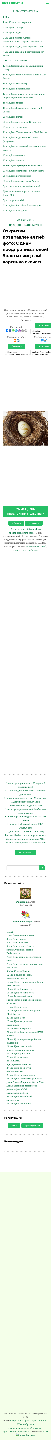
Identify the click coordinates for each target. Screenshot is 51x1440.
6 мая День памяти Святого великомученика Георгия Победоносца (21, 950)
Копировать (16, 346)
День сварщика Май (13, 200)
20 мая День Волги (13, 116)
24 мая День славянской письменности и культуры (20, 1048)
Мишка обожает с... (20, 1431)
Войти (14, 1125)
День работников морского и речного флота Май (22, 1087)
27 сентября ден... (27, 1424)
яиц (36, 550)
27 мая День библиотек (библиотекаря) (23, 170)
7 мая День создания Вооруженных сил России (25, 966)
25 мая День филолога (14, 155)
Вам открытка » (25, 11)
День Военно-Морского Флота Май (21, 186)
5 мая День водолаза (13, 32)
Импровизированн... (18, 1428)
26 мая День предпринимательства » (25, 511)
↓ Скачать (16, 523)
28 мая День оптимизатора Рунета (21, 181)
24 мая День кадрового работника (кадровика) (24, 1041)
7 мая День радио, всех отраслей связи (23, 46)
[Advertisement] (25, 285)
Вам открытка (12, 2)
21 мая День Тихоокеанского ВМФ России (25, 132)
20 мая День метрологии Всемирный (22, 122)
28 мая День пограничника (17, 175)
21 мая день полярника (15, 127)
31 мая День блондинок (15, 210)
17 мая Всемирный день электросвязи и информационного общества (25, 1000)
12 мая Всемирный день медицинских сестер (19, 976)
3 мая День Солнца (13, 27)
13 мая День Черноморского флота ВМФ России (25, 984)
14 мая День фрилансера (16, 83)
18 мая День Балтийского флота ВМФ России (23, 1012)
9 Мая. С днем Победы (15, 60)
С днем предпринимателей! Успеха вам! (25, 798)
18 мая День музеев (13, 102)
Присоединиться (32, 1125)
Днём (30, 550)
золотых (17, 550)
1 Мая (6, 17)
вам (25, 550)
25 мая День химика (13, 160)
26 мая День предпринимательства (22, 165)
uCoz (45, 1431)
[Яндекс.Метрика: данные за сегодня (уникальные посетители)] (25, 1435)
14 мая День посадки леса (16, 88)
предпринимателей (36, 546)
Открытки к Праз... (20, 1420)
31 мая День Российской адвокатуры (22, 205)
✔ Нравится (34, 523)
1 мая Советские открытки (17, 22)
